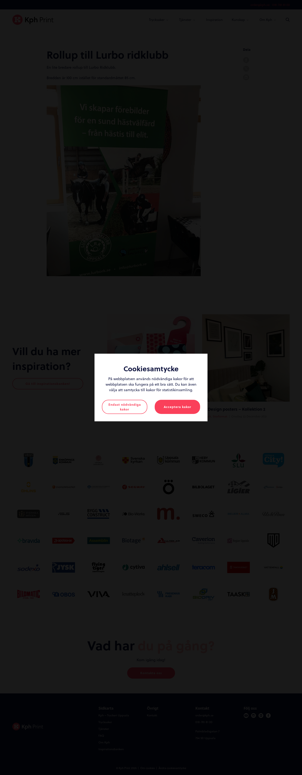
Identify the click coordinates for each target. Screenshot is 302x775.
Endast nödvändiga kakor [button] (124, 406)
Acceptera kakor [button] (177, 407)
